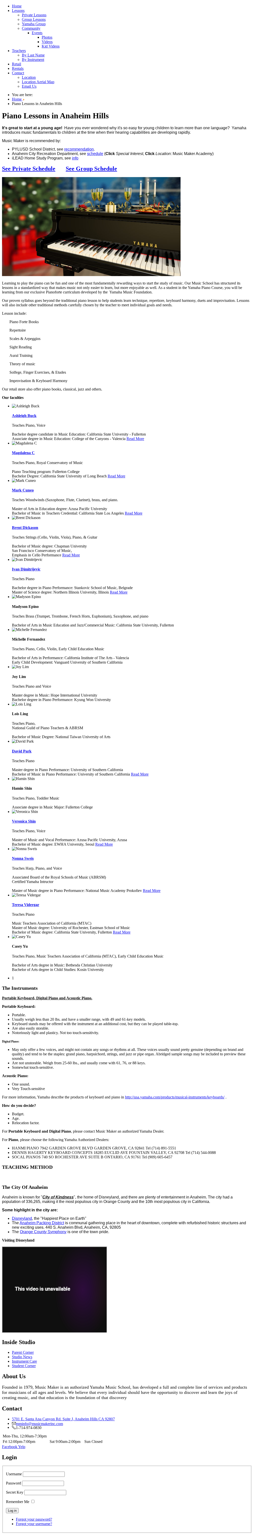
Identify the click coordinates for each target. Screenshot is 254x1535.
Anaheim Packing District (42, 1223)
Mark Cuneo (23, 490)
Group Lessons (34, 19)
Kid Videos (51, 46)
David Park (22, 751)
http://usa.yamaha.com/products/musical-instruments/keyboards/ (174, 1097)
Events (37, 33)
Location (29, 77)
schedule (95, 154)
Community (31, 28)
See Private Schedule (28, 168)
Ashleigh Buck (24, 416)
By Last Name (33, 55)
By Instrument (33, 59)
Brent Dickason (25, 527)
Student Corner (24, 1366)
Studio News (22, 1357)
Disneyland (22, 1218)
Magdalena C (23, 453)
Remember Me (17, 1502)
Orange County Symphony (43, 1232)
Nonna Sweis (23, 858)
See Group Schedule (91, 168)
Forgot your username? (34, 1524)
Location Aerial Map (38, 82)
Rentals (18, 68)
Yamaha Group (34, 24)
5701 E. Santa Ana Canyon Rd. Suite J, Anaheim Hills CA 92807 (63, 1419)
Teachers (19, 51)
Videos (47, 42)
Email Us (29, 86)
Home (17, 6)
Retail (16, 64)
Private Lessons (34, 15)
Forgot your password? (34, 1519)
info (75, 158)
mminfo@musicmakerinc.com (39, 1423)
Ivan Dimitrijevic (26, 569)
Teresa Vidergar (25, 905)
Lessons (18, 10)
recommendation (79, 149)
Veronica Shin (24, 821)
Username (14, 1474)
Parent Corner (23, 1352)
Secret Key (14, 1492)
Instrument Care (24, 1361)
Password (13, 1483)
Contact (18, 73)
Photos (47, 37)
